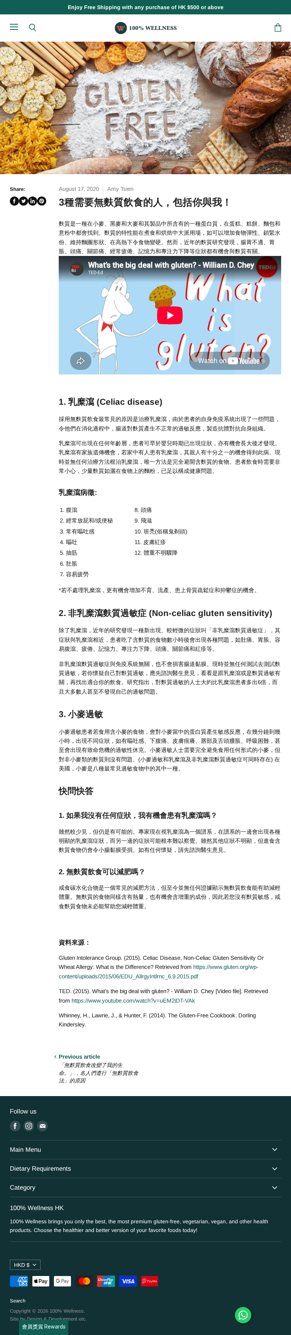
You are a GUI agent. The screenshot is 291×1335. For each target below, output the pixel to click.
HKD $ (22, 1265)
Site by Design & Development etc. (48, 1319)
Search (17, 1301)
